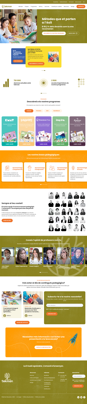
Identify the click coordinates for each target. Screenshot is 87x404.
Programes (34, 6)
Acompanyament (48, 380)
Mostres (32, 375)
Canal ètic (46, 386)
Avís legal (18, 397)
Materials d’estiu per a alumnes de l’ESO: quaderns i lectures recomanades (32, 310)
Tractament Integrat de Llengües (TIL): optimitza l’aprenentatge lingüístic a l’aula (10, 311)
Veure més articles (22, 322)
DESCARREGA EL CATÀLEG (19, 62)
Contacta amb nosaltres (43, 347)
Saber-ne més (7, 220)
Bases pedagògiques (49, 377)
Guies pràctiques (34, 377)
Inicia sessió (78, 2)
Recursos (66, 6)
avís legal (66, 309)
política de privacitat (58, 309)
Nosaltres (46, 375)
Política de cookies (40, 397)
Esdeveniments (63, 2)
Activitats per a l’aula (35, 380)
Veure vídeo (72, 33)
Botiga (72, 6)
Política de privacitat (28, 397)
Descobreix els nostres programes (54, 33)
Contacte (81, 6)
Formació (71, 2)
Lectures (47, 6)
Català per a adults (56, 6)
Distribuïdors (47, 389)
